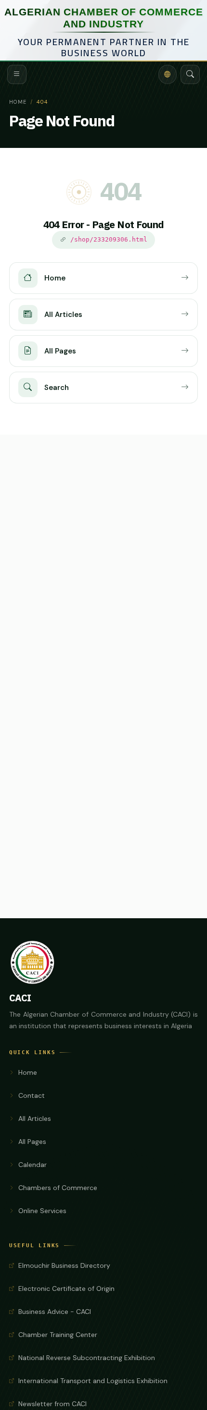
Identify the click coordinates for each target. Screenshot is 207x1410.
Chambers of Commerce (57, 1187)
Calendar (32, 1164)
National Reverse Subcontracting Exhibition (86, 1357)
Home (17, 101)
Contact (31, 1095)
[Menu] (16, 74)
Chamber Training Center (57, 1334)
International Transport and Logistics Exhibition (93, 1380)
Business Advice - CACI (54, 1311)
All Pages (32, 1141)
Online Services (42, 1210)
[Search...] (190, 74)
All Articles (34, 1118)
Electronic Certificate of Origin (66, 1288)
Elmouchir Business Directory (64, 1265)
